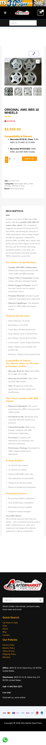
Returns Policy (9, 648)
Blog (4, 632)
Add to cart (29, 159)
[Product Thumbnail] (34, 53)
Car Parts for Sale (10, 623)
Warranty (6, 657)
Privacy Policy (8, 645)
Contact (6, 635)
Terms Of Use (8, 651)
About (5, 629)
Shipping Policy (9, 654)
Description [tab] (14, 211)
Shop (5, 626)
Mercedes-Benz (21, 183)
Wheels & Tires (18, 186)
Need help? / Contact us (13, 661)
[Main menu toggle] (5, 12)
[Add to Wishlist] (6, 160)
